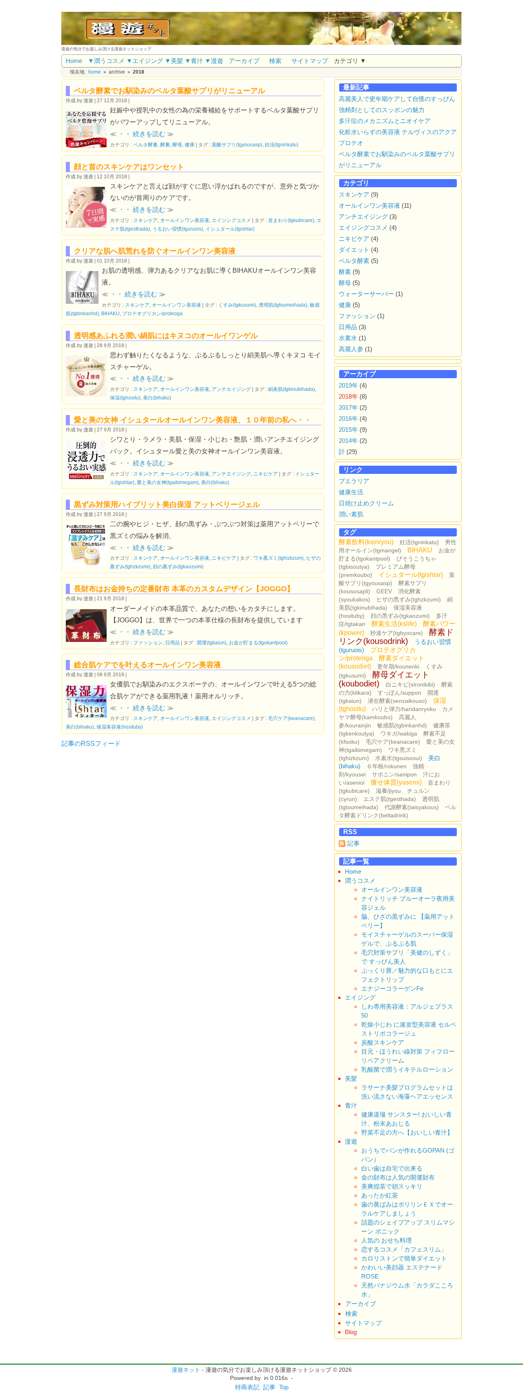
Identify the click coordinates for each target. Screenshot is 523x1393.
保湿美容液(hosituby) (119, 726)
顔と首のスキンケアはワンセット (129, 167)
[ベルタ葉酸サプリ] (88, 128)
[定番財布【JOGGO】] (88, 624)
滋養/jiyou (388, 790)
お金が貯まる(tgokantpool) (258, 642)
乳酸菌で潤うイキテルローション (407, 1069)
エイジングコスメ (231, 220)
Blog (351, 1331)
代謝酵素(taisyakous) (411, 807)
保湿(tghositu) (125, 397)
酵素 (165, 144)
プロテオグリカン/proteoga (152, 313)
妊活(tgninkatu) (281, 144)
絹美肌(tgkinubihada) (291, 389)
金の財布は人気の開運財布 (398, 1177)
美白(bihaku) (157, 397)
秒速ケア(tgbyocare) (396, 633)
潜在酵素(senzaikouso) (397, 701)
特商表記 (247, 1387)
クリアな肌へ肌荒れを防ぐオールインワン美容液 (155, 251)
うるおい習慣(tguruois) (177, 228)
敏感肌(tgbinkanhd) (402, 725)
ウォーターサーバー (366, 293)
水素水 (348, 337)
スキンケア (145, 220)
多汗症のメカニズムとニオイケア (385, 120)
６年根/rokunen (387, 766)
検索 (275, 60)
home (94, 72)
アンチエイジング (231, 389)
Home (74, 60)
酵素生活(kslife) (394, 623)
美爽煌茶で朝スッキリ (391, 1186)
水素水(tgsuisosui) (398, 758)
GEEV (384, 591)
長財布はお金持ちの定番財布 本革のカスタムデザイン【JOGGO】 (184, 589)
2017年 (348, 407)
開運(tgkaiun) (211, 642)
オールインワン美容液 (184, 220)
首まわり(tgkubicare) (291, 220)
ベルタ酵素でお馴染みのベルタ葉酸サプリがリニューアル (169, 91)
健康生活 (351, 492)
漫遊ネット (186, 1369)
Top (283, 1387)
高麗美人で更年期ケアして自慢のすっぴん (397, 98)
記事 (353, 843)
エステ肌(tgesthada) (389, 799)
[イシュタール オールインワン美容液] (88, 459)
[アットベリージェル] (88, 544)
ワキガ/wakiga (398, 733)
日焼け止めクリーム (366, 503)
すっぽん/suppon (399, 692)
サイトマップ (309, 60)
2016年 (348, 418)
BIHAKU (110, 313)
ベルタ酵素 (145, 144)
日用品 (172, 642)
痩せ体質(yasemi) (396, 782)
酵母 (177, 144)
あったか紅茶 (379, 1195)
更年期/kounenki (398, 666)
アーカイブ (244, 60)
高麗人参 (351, 348)
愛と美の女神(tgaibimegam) (168, 482)
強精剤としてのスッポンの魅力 (382, 109)
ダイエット (354, 249)
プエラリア (354, 481)
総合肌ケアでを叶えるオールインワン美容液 (147, 665)
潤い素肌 (351, 514)
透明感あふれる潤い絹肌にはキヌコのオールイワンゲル (166, 336)
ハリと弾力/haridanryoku (404, 709)
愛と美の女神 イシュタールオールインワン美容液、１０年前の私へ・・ (192, 420)
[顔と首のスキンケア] (88, 206)
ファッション (148, 642)
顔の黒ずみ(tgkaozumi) (178, 566)
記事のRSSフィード (91, 743)
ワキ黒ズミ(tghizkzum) (278, 558)
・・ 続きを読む (141, 133)
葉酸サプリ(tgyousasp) (237, 144)
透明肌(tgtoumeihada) (283, 304)
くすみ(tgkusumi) (237, 304)
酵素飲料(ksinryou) (366, 541)
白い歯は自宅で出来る (391, 1168)
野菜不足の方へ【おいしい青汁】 (407, 1132)
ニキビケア (265, 473)
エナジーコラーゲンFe (392, 988)
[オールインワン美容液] (88, 700)
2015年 (348, 429)
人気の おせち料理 (386, 1240)
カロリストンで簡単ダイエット (404, 1258)
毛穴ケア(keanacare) (291, 718)
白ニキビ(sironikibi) (410, 684)
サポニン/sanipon (394, 774)
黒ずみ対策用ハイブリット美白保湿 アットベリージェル (167, 504)
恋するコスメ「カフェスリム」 (404, 1249)
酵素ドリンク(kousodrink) (396, 637)
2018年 (348, 396)
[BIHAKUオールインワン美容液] (84, 286)
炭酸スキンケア (382, 1042)
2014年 (348, 440)
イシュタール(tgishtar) (230, 228)
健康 (189, 144)
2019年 (348, 385)
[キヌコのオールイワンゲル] (88, 375)
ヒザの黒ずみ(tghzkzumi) (408, 599)
